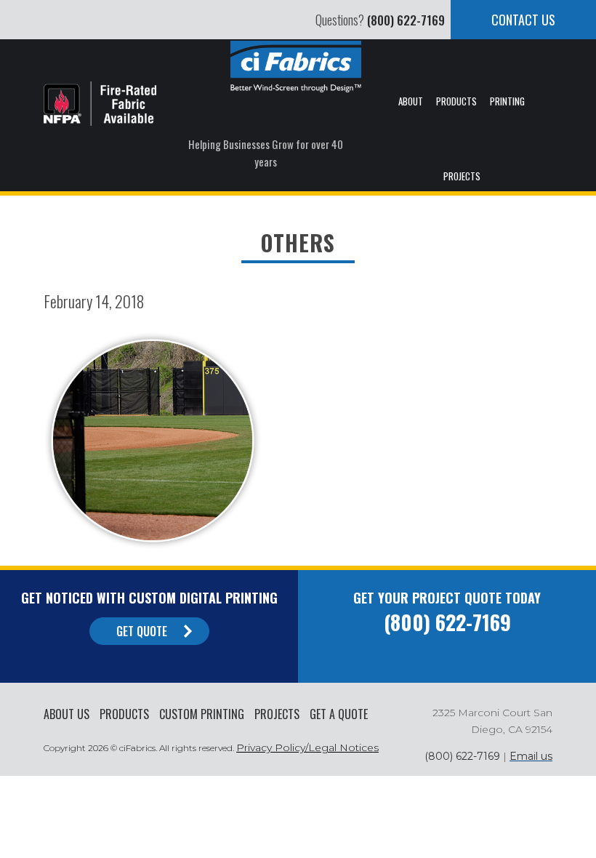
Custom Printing (201, 714)
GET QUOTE (141, 631)
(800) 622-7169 (406, 20)
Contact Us (523, 19)
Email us (531, 756)
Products (124, 714)
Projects (276, 714)
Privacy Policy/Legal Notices (307, 747)
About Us (66, 714)
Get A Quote (339, 714)
